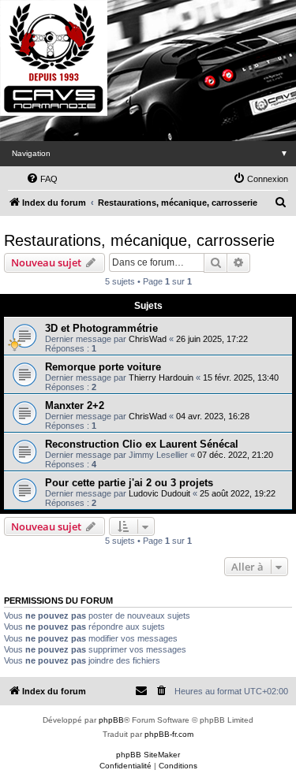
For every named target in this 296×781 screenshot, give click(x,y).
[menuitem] (42, 178)
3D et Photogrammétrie (101, 328)
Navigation (150, 153)
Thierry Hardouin (161, 377)
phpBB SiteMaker (148, 754)
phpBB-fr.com (168, 734)
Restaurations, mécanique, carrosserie (139, 240)
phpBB (111, 720)
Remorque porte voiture (103, 367)
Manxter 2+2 (74, 405)
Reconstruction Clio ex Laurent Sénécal (141, 444)
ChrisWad (148, 339)
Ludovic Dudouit (159, 493)
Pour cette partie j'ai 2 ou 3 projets (129, 483)
